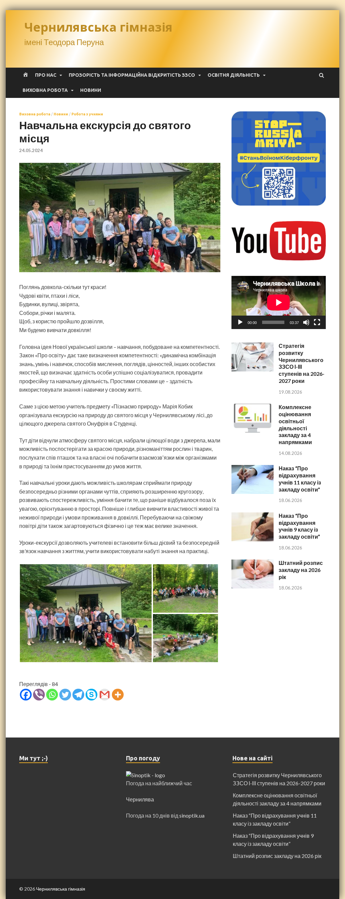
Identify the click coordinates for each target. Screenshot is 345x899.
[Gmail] (105, 694)
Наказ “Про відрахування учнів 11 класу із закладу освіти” (300, 478)
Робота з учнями (87, 114)
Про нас (45, 75)
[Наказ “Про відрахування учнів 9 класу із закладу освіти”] (252, 516)
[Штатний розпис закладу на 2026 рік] (252, 563)
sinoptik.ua (192, 815)
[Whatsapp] (52, 694)
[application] (278, 302)
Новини (90, 90)
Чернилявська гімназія (98, 27)
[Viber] (39, 694)
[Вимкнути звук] (306, 322)
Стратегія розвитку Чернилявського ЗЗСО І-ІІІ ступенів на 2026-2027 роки (301, 363)
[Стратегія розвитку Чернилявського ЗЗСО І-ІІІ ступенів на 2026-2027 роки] (252, 346)
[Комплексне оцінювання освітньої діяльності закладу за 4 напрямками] (252, 407)
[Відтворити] (240, 322)
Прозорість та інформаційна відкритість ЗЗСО (132, 75)
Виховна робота (45, 90)
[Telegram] (78, 694)
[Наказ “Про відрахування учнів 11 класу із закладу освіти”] (252, 469)
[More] (118, 694)
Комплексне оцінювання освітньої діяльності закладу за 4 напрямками (295, 424)
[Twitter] (65, 694)
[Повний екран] (317, 322)
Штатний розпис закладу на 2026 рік (301, 570)
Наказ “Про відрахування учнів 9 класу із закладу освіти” (299, 526)
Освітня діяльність (234, 75)
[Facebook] (26, 694)
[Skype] (91, 694)
